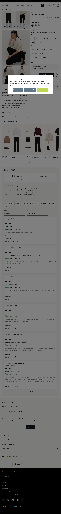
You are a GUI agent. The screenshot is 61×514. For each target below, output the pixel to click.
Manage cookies (17, 90)
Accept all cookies (43, 90)
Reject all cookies (30, 90)
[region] (30, 84)
